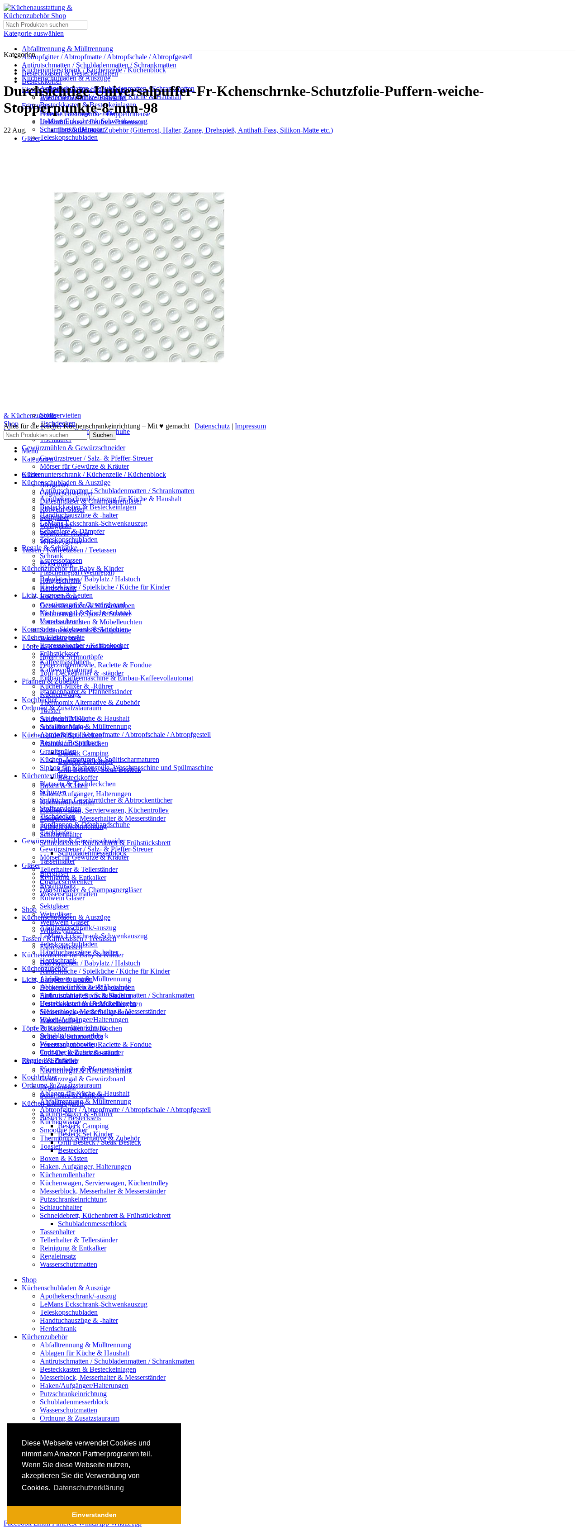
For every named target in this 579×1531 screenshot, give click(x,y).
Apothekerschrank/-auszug (78, 1296)
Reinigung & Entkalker (73, 1248)
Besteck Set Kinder (85, 1134)
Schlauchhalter (61, 1207)
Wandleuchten (60, 1020)
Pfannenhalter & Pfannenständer (86, 691)
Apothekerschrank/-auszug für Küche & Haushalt (110, 499)
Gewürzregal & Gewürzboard (82, 1079)
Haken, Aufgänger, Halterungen (85, 794)
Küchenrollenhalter (67, 1175)
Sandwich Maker (64, 719)
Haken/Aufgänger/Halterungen (84, 1019)
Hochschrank (59, 596)
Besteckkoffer (78, 777)
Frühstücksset (59, 653)
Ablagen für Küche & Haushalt (84, 1093)
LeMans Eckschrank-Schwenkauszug (93, 121)
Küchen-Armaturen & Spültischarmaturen (99, 759)
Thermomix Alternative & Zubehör (90, 702)
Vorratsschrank (61, 621)
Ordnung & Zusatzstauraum (79, 1418)
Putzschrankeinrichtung (73, 1199)
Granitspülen (58, 751)
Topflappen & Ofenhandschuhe (85, 824)
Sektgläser (54, 906)
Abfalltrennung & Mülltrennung (67, 48)
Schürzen (53, 792)
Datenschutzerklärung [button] (88, 1488)
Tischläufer (55, 833)
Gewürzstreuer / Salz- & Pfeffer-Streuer (96, 458)
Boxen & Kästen (64, 1158)
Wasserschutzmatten (68, 1264)
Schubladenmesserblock (92, 1223)
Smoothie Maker (63, 727)
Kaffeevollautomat (66, 670)
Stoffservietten (60, 415)
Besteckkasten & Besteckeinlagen (88, 507)
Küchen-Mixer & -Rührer (76, 686)
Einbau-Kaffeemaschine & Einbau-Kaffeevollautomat (116, 678)
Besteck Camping (83, 753)
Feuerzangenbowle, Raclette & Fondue (96, 665)
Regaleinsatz (58, 1256)
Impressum (250, 426)
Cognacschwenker (66, 881)
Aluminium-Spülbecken (74, 743)
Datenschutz (212, 426)
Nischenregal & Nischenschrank (86, 613)
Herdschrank (58, 588)
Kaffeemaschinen (65, 662)
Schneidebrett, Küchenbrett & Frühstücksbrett (105, 1215)
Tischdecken (58, 816)
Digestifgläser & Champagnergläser (91, 890)
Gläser (31, 138)
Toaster (50, 710)
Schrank (51, 556)
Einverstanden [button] (94, 1514)
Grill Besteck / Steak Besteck (99, 1142)
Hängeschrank (60, 580)
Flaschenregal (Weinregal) (77, 572)
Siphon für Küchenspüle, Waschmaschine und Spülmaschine (126, 767)
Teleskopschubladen (69, 137)
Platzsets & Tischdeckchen (78, 784)
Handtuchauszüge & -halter (79, 515)
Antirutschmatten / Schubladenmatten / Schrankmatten (99, 65)
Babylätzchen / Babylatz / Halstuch (90, 579)
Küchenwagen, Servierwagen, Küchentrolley (104, 810)
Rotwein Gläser (62, 898)
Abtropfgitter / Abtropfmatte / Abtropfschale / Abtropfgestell (107, 57)
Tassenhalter (57, 1232)
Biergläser (54, 873)
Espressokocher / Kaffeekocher (84, 645)
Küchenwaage (60, 694)
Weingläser (55, 914)
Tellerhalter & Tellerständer (79, 869)
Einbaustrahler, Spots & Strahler (85, 995)
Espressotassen (61, 947)
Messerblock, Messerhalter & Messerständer (103, 818)
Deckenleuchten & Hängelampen (87, 987)
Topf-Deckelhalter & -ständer (81, 1052)
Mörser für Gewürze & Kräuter (84, 466)
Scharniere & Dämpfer (72, 129)
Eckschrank (56, 564)
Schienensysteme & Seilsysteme (85, 1012)
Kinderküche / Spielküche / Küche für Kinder (105, 587)
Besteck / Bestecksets (70, 1118)
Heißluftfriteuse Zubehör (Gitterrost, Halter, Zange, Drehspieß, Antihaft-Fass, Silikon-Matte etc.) (195, 130)
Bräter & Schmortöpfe (71, 1036)
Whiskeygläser (61, 930)
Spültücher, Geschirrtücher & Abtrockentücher (106, 800)
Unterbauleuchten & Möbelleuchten (91, 622)
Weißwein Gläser (64, 922)
